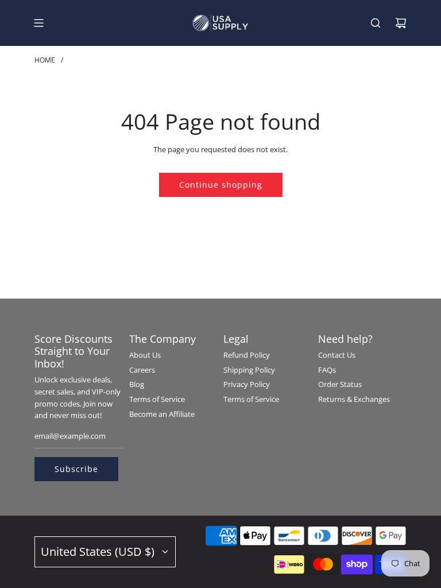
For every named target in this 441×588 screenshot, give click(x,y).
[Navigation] (38, 23)
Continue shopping (220, 184)
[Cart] (400, 23)
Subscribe (76, 468)
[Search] (375, 23)
